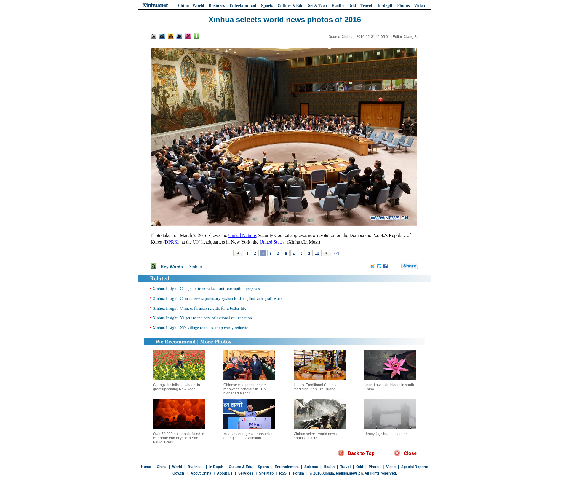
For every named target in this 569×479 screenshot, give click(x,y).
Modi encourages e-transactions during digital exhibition (249, 436)
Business (196, 467)
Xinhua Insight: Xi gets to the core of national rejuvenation (202, 318)
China (162, 467)
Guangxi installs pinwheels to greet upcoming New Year (176, 387)
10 (317, 253)
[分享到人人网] (397, 266)
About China (201, 473)
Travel (345, 467)
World (177, 467)
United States (272, 241)
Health (329, 467)
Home (146, 467)
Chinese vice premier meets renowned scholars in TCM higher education (245, 389)
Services (245, 473)
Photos (375, 467)
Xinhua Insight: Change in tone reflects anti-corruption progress (206, 288)
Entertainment (287, 467)
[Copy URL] (179, 36)
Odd (359, 467)
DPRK (171, 241)
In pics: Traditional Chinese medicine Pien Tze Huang (316, 387)
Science (311, 467)
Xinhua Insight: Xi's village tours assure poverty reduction (201, 327)
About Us (225, 473)
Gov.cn (178, 473)
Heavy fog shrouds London (386, 434)
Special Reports (414, 467)
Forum (298, 473)
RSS (283, 473)
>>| (336, 253)
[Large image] (188, 36)
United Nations (242, 235)
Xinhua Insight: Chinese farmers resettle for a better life (199, 308)
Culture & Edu (240, 467)
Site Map (266, 473)
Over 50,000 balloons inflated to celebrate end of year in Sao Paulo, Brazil (178, 438)
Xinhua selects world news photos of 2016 (315, 436)
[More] (196, 36)
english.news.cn (349, 473)
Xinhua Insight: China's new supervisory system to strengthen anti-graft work (217, 298)
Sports (263, 467)
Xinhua (195, 266)
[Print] (171, 36)
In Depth (216, 467)
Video (391, 467)
